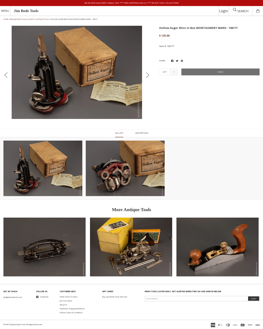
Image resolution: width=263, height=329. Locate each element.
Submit (253, 299)
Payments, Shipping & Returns (72, 308)
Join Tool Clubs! (66, 301)
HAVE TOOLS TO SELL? (69, 297)
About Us (63, 305)
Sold (220, 72)
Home (5, 19)
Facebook (44, 297)
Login (223, 10)
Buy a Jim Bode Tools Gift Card (114, 297)
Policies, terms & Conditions (71, 312)
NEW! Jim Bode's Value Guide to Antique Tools (29, 19)
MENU (5, 11)
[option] (77, 72)
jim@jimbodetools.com (12, 297)
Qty (165, 72)
